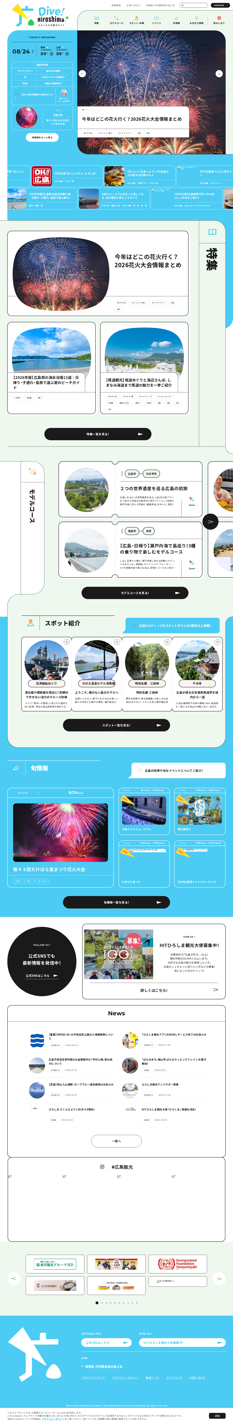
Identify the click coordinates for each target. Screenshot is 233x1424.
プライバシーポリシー (53, 1418)
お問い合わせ (133, 5)
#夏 (107, 133)
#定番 (97, 133)
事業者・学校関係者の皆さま (160, 5)
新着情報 (116, 5)
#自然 (86, 133)
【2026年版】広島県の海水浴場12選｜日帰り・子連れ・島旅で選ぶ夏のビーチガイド (132, 119)
